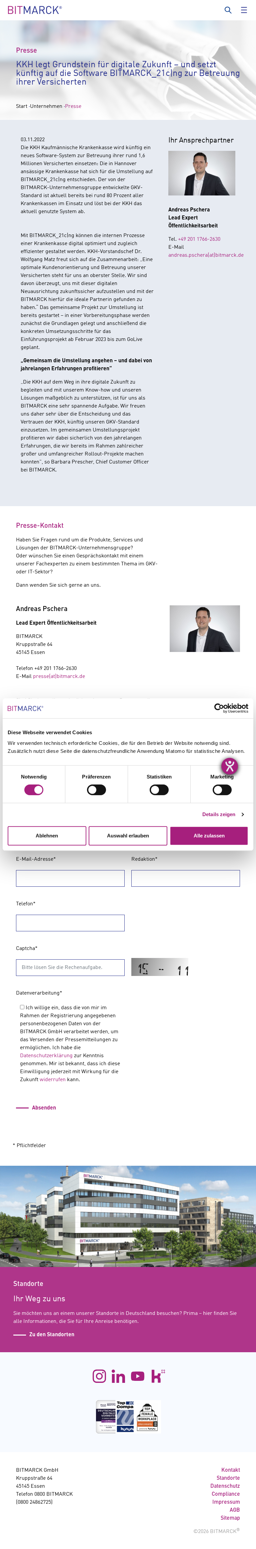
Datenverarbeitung (39, 993)
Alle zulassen (209, 835)
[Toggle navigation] (242, 10)
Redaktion (144, 859)
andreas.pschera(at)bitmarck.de (206, 255)
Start (21, 106)
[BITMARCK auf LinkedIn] (118, 1376)
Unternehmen (46, 106)
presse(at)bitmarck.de (59, 676)
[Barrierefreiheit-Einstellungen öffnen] (229, 766)
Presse (73, 106)
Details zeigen (218, 814)
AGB (235, 1510)
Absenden (44, 1108)
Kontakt (230, 1470)
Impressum (226, 1502)
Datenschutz (225, 1486)
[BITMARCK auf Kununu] (156, 1376)
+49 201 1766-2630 (199, 239)
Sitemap (230, 1518)
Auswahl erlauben (128, 835)
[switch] (96, 789)
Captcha (27, 948)
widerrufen (53, 1080)
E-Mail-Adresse (36, 859)
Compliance (226, 1494)
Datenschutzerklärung (46, 1056)
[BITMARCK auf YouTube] (137, 1376)
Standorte (228, 1478)
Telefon (26, 904)
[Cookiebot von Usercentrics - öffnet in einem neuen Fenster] (219, 708)
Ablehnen (47, 835)
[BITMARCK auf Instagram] (99, 1376)
